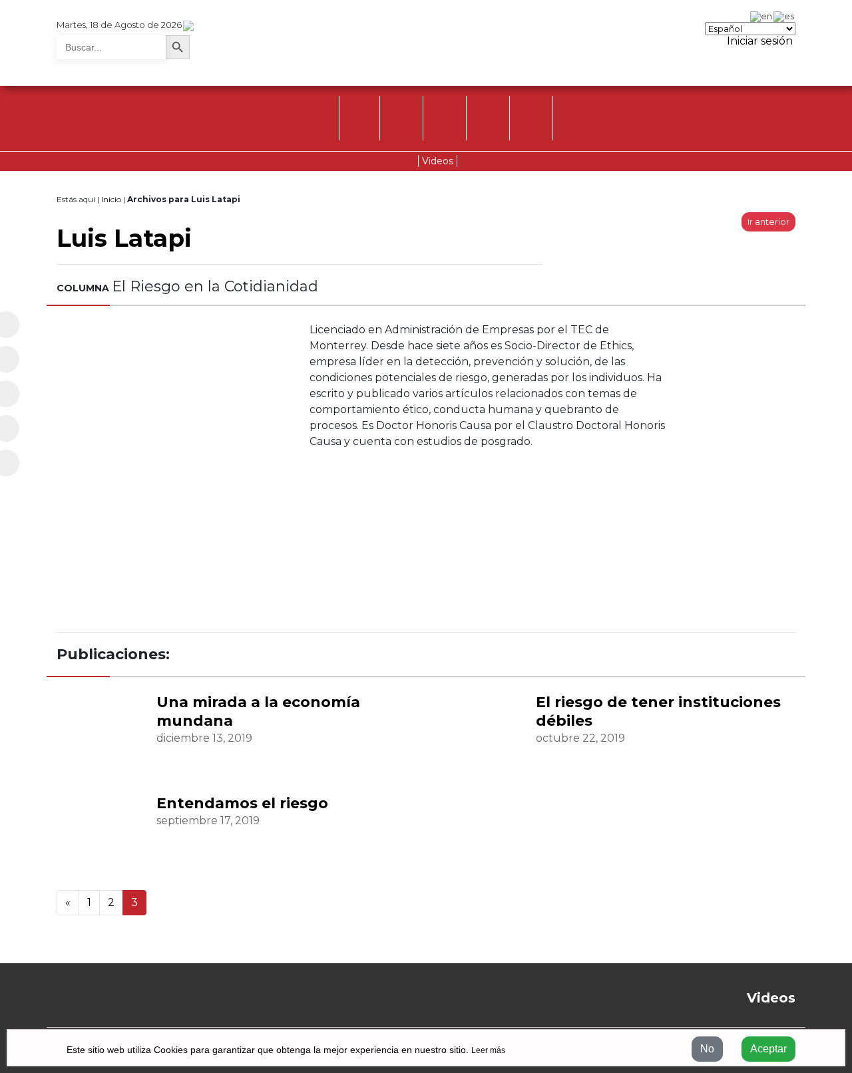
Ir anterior (768, 222)
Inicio (111, 199)
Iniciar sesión (758, 41)
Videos (437, 161)
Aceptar (768, 1048)
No (707, 1048)
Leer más (488, 1050)
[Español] (784, 15)
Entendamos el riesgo (242, 803)
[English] (761, 15)
